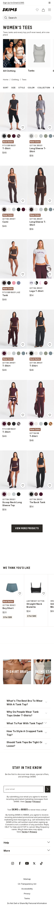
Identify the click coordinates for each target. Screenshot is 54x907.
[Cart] (43, 10)
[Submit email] (47, 789)
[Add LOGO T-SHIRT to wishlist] (49, 274)
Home (5, 79)
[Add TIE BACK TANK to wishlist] (49, 485)
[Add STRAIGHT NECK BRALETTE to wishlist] (43, 593)
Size (13, 87)
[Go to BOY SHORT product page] (12, 587)
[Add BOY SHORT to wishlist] (19, 593)
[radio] (4, 136)
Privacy (27, 893)
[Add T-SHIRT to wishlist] (22, 127)
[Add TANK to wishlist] (22, 274)
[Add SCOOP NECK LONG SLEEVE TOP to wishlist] (22, 485)
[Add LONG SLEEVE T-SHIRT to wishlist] (49, 127)
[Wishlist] (37, 10)
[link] (17, 671)
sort (5, 87)
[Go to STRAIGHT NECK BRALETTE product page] (36, 587)
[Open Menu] (49, 10)
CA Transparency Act (27, 884)
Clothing (15, 79)
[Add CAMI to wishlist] (22, 200)
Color (31, 87)
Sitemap (27, 879)
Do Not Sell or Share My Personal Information (27, 903)
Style (21, 87)
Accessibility (27, 889)
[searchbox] (29, 18)
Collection (44, 87)
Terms (27, 898)
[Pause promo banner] (49, 2)
